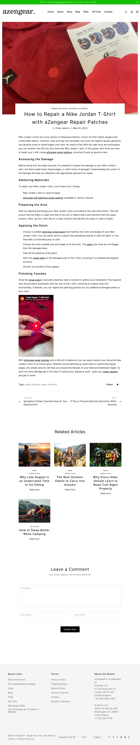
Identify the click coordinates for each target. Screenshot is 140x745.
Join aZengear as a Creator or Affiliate (23, 710)
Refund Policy (58, 688)
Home (51, 11)
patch (90, 244)
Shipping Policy (59, 684)
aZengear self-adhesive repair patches (43, 198)
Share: (109, 384)
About (60, 11)
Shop (69, 11)
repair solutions (49, 384)
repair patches (110, 371)
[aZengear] (18, 12)
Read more (34, 489)
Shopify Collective (60, 701)
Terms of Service (59, 692)
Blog (77, 11)
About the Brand (16, 679)
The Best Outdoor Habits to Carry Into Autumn (70, 480)
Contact (108, 11)
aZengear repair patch (53, 232)
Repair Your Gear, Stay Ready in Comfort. (70, 109)
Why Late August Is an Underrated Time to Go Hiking (34, 480)
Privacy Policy (58, 679)
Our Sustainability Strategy (21, 684)
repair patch (39, 258)
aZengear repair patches (59, 152)
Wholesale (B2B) (16, 705)
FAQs (86, 11)
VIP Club (96, 11)
